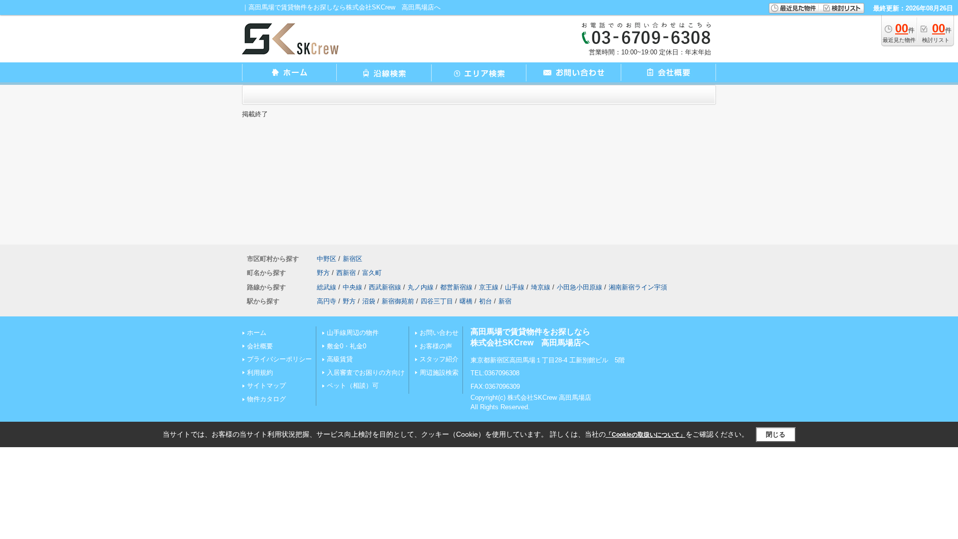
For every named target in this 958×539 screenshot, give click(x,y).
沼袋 (368, 301)
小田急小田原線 (579, 287)
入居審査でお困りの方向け (366, 372)
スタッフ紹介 (439, 359)
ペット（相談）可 (353, 385)
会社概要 (260, 346)
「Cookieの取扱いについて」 (646, 434)
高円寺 (326, 301)
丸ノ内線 (421, 287)
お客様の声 (436, 346)
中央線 (352, 287)
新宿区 (352, 259)
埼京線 (540, 287)
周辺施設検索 (439, 372)
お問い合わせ (439, 332)
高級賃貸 (340, 359)
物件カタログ (266, 399)
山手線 (514, 287)
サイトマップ (266, 385)
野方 (323, 272)
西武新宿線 (385, 287)
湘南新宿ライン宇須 (638, 287)
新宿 (504, 301)
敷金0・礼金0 (346, 346)
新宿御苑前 (398, 301)
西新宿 (346, 272)
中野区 (326, 259)
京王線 (488, 287)
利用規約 (260, 372)
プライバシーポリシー (279, 359)
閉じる (775, 434)
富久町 (372, 272)
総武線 (326, 287)
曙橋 (466, 301)
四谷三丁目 (437, 301)
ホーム (256, 332)
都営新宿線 (456, 287)
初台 (485, 301)
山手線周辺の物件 (353, 332)
